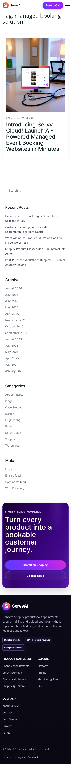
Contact (7, 712)
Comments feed (15, 482)
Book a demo (35, 575)
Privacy (7, 726)
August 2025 (13, 339)
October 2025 (14, 326)
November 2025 (16, 320)
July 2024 (11, 364)
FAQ (40, 686)
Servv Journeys (12, 672)
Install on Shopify (35, 565)
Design (9, 413)
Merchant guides (48, 679)
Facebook (33, 757)
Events (10, 118)
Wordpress (12, 445)
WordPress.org (15, 488)
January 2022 (14, 371)
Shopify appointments (15, 666)
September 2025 (16, 333)
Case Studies (13, 407)
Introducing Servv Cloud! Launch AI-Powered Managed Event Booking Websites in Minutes (32, 136)
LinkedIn (6, 757)
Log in (9, 469)
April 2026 (12, 313)
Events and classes (14, 679)
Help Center (9, 719)
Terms (6, 732)
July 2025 (11, 345)
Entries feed (13, 475)
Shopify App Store (13, 686)
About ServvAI (11, 705)
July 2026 (11, 294)
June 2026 (12, 301)
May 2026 (11, 307)
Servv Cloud (25, 118)
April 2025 (12, 358)
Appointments (14, 394)
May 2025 (11, 352)
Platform (43, 666)
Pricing (42, 672)
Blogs (8, 401)
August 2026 (13, 288)
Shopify (10, 439)
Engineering (13, 420)
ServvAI (16, 5)
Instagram (19, 757)
